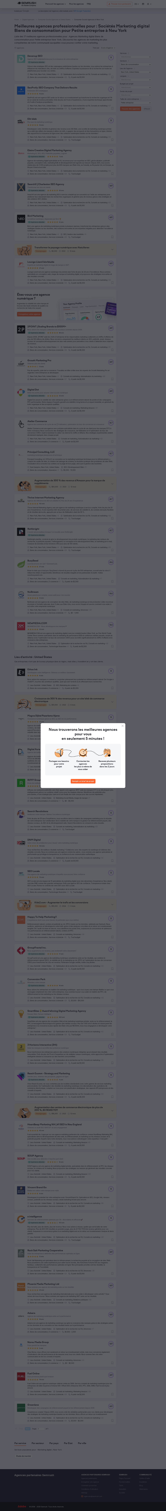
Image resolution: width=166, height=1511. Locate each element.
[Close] (122, 726)
